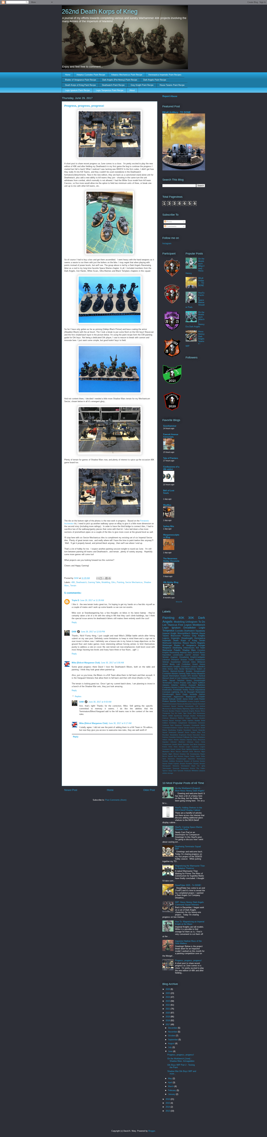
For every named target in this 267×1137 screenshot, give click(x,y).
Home (67, 75)
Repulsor (201, 678)
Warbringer (167, 645)
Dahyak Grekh (175, 699)
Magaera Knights (199, 749)
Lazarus (194, 667)
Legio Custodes (192, 747)
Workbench (199, 625)
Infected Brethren (178, 742)
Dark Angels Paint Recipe (154, 80)
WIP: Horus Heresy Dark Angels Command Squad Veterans (189, 903)
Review (197, 711)
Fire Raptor (194, 737)
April (170, 1082)
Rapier (202, 754)
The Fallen (200, 768)
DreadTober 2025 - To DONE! (188, 885)
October (172, 1035)
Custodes (179, 631)
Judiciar (202, 706)
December (173, 1028)
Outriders (185, 678)
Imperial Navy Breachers (195, 739)
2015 (168, 1103)
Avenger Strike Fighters (184, 720)
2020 (168, 1013)
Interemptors (174, 676)
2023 (168, 1001)
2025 (168, 993)
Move (173, 751)
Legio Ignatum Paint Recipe (77, 90)
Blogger (151, 1131)
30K (191, 617)
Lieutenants (178, 655)
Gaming (180, 706)
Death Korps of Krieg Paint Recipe (80, 85)
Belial (203, 720)
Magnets (201, 643)
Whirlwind (195, 770)
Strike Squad (168, 680)
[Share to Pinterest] (109, 578)
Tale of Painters (170, 458)
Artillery (183, 685)
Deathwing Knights (175, 730)
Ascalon (202, 718)
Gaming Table (94, 582)
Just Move (193, 744)
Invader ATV (185, 676)
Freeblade (177, 690)
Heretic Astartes (180, 739)
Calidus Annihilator (169, 723)
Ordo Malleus (200, 708)
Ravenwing (174, 652)
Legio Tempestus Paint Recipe (109, 90)
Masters (201, 667)
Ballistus (201, 685)
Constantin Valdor (198, 725)
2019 (168, 1016)
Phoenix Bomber (168, 711)
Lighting (189, 749)
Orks (113, 582)
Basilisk (197, 720)
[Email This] (97, 578)
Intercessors (189, 648)
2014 (168, 1107)
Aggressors (178, 697)
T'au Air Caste (176, 713)
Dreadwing (184, 657)
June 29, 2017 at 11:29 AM (92, 600)
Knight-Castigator (197, 657)
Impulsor (165, 742)
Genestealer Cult (191, 706)
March (171, 1086)
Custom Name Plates (187, 687)
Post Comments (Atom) (115, 800)
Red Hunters (178, 756)
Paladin (177, 650)
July (170, 1047)
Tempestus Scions (188, 768)
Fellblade (186, 737)
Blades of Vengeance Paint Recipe (80, 80)
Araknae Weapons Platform (173, 718)
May (170, 1078)
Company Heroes (169, 687)
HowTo (193, 643)
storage (170, 773)
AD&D (170, 716)
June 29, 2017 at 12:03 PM (93, 632)
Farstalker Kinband (176, 737)
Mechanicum (166, 708)
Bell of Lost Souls (168, 491)
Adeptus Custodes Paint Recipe (90, 75)
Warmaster (167, 650)
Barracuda (181, 704)
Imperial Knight (169, 633)
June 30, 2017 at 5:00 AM (112, 663)
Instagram (166, 243)
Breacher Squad (191, 704)
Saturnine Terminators (196, 759)
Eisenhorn (200, 687)
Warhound (166, 643)
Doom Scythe (190, 732)
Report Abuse (169, 96)
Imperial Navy (186, 652)
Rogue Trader (189, 756)
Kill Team (200, 648)
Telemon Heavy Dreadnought (191, 680)
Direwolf (180, 732)
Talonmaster (166, 768)
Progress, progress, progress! (188, 960)
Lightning (175, 692)
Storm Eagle (181, 694)
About (132, 90)
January (172, 1094)
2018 (168, 1020)
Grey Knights (198, 636)
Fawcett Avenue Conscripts (170, 435)
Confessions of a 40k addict (171, 468)
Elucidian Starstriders (170, 735)
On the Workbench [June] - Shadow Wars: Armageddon (180, 1059)
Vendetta (193, 694)
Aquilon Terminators (197, 716)
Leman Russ (180, 749)
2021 (168, 1009)
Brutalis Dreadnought (195, 671)
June (170, 1051)
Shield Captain (173, 763)
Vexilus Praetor (179, 683)
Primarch (175, 660)
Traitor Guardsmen (196, 660)
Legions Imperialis (171, 638)
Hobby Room (188, 690)
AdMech (201, 683)
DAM (74, 632)
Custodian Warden (170, 673)
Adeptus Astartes (170, 685)
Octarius (183, 754)
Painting (120, 582)
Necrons (197, 751)
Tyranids (180, 770)
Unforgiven (191, 621)
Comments (171, 226)
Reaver (186, 643)
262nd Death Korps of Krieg (100, 11)
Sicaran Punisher (186, 763)
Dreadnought (187, 638)
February (172, 1090)
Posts (169, 222)
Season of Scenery (191, 761)
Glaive (170, 739)
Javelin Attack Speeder (180, 744)
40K (73, 582)
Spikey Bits (168, 526)
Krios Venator (179, 747)
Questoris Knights (187, 711)
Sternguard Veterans (170, 766)
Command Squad (169, 706)
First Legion (185, 625)
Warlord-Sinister (177, 671)
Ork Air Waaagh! (187, 692)
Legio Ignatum (171, 627)
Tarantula (176, 768)
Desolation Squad (190, 730)
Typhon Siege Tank (169, 770)
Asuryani (192, 685)
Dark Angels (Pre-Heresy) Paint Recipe (119, 80)
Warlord (194, 633)
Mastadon (166, 751)
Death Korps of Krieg (185, 640)
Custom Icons (195, 727)
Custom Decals (183, 727)
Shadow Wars (189, 650)
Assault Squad (168, 720)
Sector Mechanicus (134, 582)
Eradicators (167, 690)
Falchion (165, 737)
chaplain (174, 657)
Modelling (106, 582)
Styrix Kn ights (198, 766)
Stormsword (185, 766)
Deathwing (177, 648)
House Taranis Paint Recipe (172, 85)
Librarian (166, 660)
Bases (202, 652)
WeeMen (167, 505)
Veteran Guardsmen (171, 662)
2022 (168, 1005)
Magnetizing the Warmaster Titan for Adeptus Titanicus (190, 867)
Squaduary (200, 631)
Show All (179, 602)
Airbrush (185, 662)
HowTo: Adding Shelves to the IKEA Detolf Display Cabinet (188, 808)
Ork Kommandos (193, 754)
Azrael (165, 664)
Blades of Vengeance (185, 645)
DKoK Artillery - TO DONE (176, 112)
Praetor (178, 711)
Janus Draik (188, 699)
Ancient (196, 652)
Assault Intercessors (169, 704)
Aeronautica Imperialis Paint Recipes (164, 75)
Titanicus (172, 625)
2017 (168, 1024)
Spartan (173, 701)
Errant (189, 735)
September (173, 1039)
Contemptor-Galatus (169, 727)
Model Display (177, 708)
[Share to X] (103, 578)
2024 (168, 997)
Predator (193, 678)
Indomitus (177, 643)
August (171, 1043)
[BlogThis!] (100, 578)
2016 (168, 1099)
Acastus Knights (193, 701)
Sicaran (183, 660)
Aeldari (202, 701)
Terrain (73, 585)
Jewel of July (174, 678)
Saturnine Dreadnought (177, 759)
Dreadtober (189, 627)
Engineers (182, 735)
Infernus (190, 742)
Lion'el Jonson (192, 655)
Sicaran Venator (199, 763)
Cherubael (201, 704)
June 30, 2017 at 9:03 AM (99, 702)
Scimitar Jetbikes (168, 761)
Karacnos (201, 744)
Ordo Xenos (167, 669)
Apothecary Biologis (181, 716)
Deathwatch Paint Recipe (113, 85)
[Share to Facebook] (106, 578)
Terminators (167, 683)
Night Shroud (173, 754)
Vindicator (187, 770)
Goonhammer (169, 426)
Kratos (164, 747)
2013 (168, 1111)
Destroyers (172, 732)
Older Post (149, 790)
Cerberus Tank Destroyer (172, 725)
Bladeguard (191, 697)
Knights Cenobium (182, 667)
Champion (186, 725)
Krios (170, 747)
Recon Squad (167, 756)
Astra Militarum (198, 662)
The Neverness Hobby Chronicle (171, 559)
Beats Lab (175, 664)
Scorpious (179, 761)
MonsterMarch (184, 633)
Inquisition (166, 655)
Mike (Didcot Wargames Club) (86, 663)
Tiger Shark (187, 713)
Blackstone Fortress (180, 636)
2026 (168, 989)
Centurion (201, 723)
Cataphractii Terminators (187, 723)
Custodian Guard (190, 664)
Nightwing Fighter (188, 708)
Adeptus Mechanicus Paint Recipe (126, 75)
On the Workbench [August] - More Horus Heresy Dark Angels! (189, 789)
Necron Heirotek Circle (184, 751)
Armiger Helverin (191, 718)
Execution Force (199, 735)
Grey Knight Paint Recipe (142, 85)
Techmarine (182, 701)
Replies (78, 696)
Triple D (75, 600)
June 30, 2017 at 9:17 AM (119, 723)
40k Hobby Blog (170, 582)
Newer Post (70, 790)
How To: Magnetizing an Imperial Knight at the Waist (189, 922)
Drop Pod (201, 732)
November (173, 1032)
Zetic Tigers (192, 683)
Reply (74, 622)
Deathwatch (81, 582)
